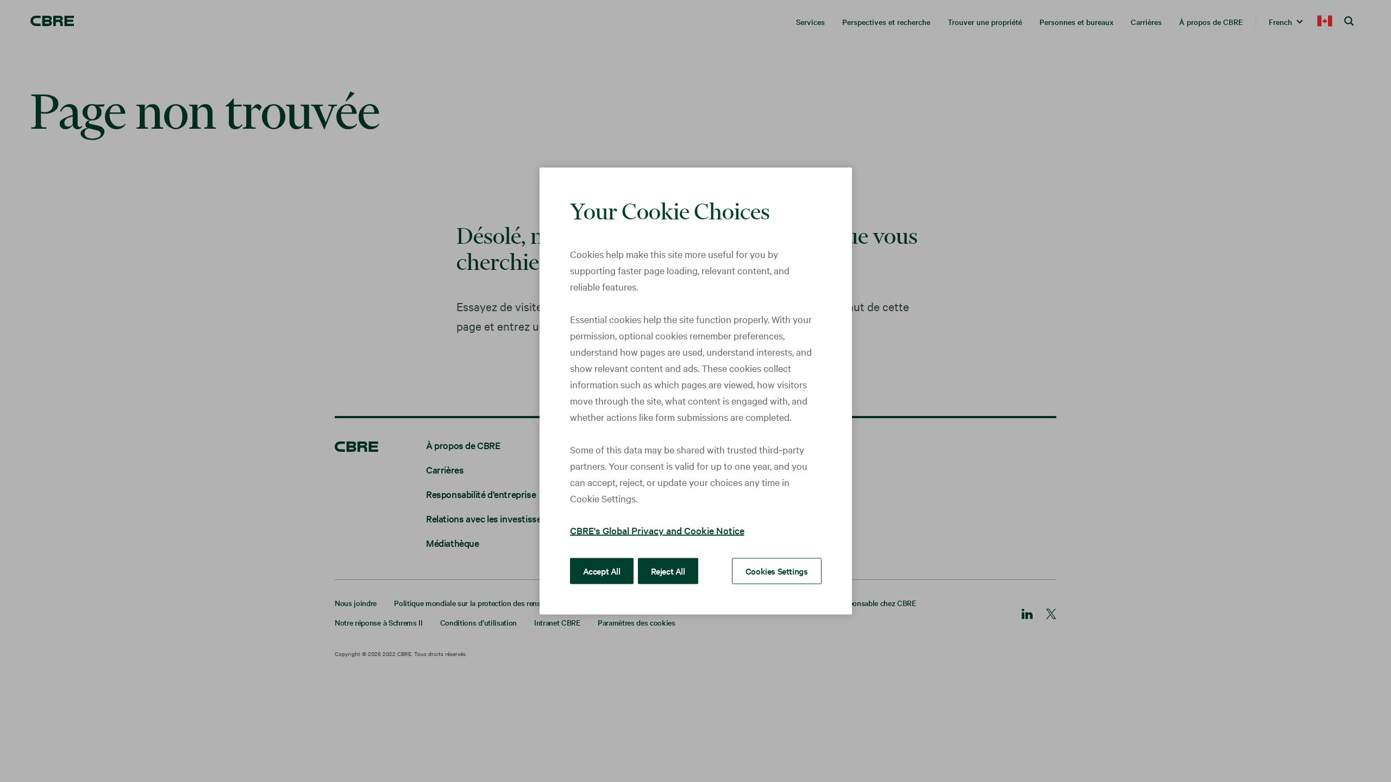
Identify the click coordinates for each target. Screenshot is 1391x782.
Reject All (668, 571)
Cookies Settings (776, 571)
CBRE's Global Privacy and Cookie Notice (657, 530)
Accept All (602, 571)
